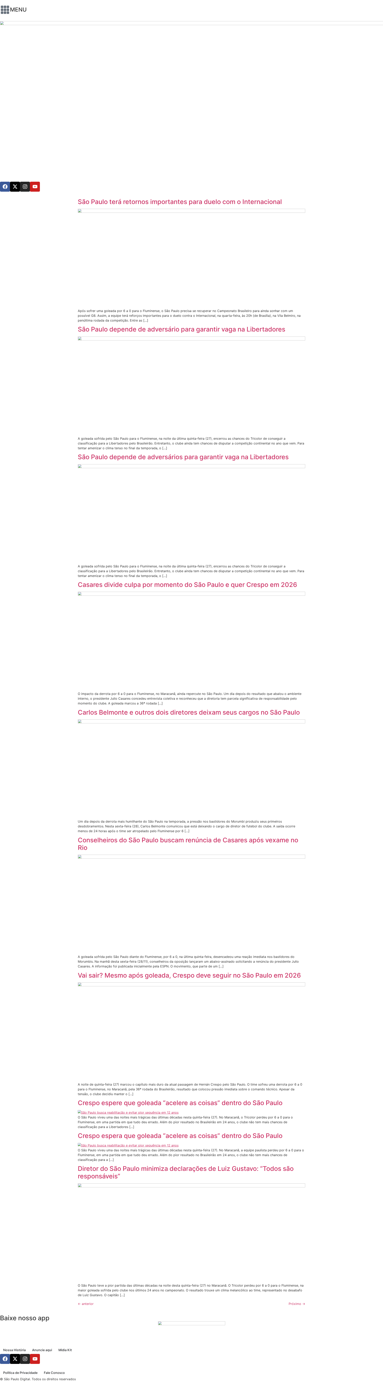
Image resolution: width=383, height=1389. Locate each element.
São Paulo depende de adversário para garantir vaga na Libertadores (181, 329)
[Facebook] (5, 187)
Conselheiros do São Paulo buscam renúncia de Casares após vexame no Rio (188, 843)
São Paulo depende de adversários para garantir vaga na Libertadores (183, 457)
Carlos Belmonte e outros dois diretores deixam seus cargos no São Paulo (189, 712)
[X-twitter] (15, 187)
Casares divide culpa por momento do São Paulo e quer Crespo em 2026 (187, 585)
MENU (18, 9)
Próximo (297, 1304)
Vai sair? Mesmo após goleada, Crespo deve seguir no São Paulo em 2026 (189, 975)
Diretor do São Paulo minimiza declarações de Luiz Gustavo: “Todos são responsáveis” (186, 1172)
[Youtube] (35, 187)
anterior (86, 1304)
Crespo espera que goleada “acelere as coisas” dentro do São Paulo (180, 1136)
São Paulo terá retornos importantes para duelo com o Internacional (180, 202)
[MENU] (5, 10)
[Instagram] (25, 187)
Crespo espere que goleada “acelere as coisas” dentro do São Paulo (180, 1103)
